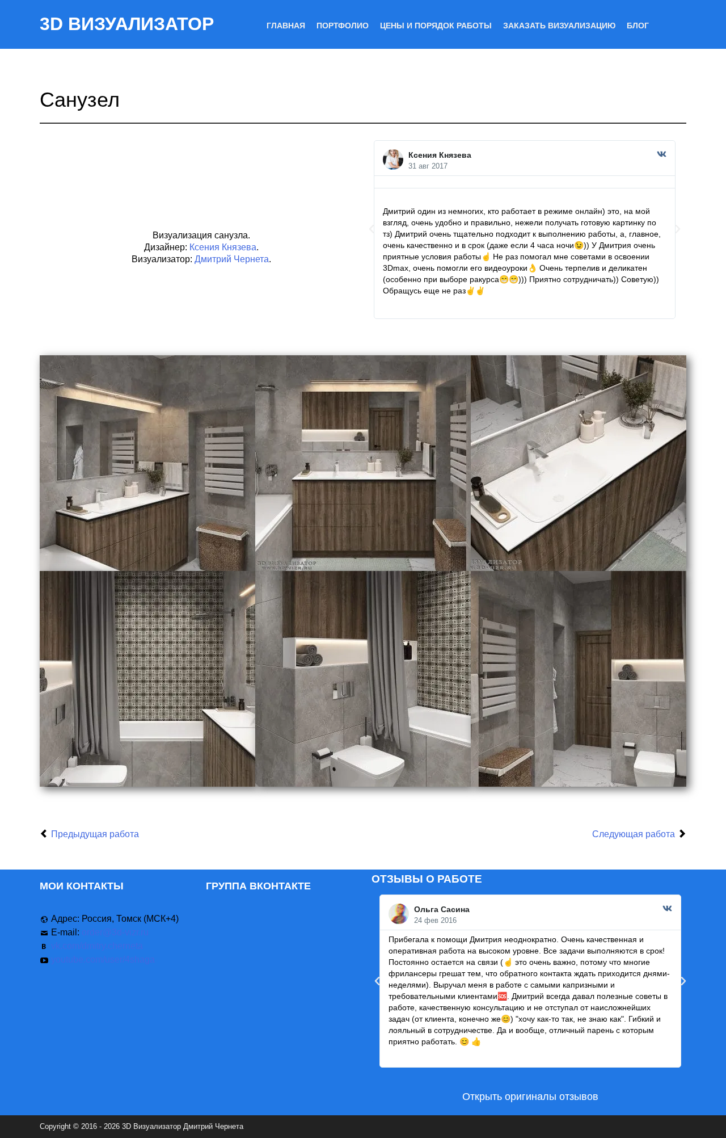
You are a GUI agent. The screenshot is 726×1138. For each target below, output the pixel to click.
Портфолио (342, 25)
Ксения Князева (222, 247)
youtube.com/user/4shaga (103, 959)
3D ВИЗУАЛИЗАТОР (127, 24)
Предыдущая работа (95, 834)
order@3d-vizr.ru (115, 932)
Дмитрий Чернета (232, 259)
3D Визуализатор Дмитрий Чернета (182, 1126)
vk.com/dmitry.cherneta (97, 946)
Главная (286, 25)
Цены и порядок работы (436, 25)
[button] (371, 229)
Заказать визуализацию (559, 25)
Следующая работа (633, 834)
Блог (638, 25)
